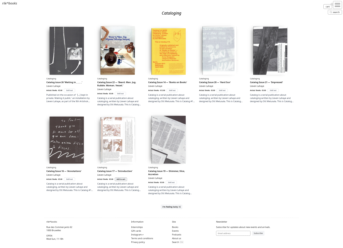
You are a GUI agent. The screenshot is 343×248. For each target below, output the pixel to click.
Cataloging (51, 78)
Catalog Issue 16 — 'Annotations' (63, 171)
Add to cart (121, 179)
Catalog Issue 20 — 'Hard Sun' (215, 82)
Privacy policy (138, 242)
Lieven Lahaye (53, 86)
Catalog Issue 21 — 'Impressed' (266, 82)
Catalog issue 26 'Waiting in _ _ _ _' (64, 82)
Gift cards (136, 230)
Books (175, 227)
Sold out (69, 90)
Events (175, 230)
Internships (137, 227)
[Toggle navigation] (337, 5)
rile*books (9, 3)
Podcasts (176, 234)
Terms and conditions (142, 238)
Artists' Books (51, 90)
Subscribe (258, 233)
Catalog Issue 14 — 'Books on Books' (167, 82)
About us (176, 238)
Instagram (136, 234)
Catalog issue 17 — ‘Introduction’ (114, 171)
